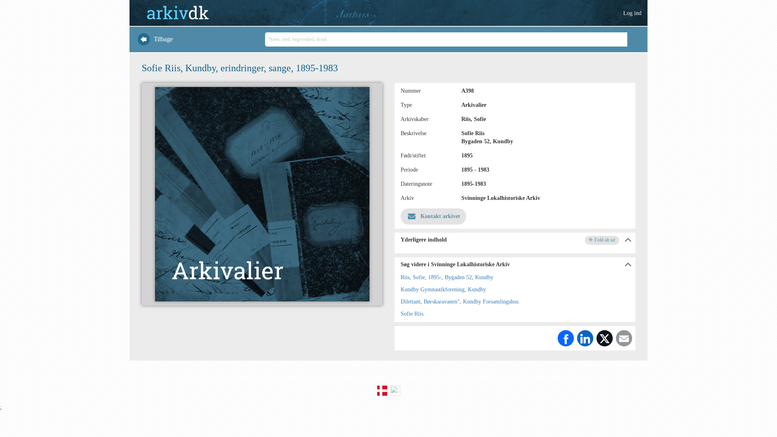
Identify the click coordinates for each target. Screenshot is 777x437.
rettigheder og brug (301, 377)
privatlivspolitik (425, 377)
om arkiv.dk (207, 377)
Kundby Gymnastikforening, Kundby (443, 289)
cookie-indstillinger (558, 377)
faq (347, 377)
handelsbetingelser (489, 377)
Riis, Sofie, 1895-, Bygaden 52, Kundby (447, 277)
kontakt (377, 377)
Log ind (632, 13)
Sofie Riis (412, 314)
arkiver (249, 377)
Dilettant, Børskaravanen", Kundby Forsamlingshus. (460, 302)
